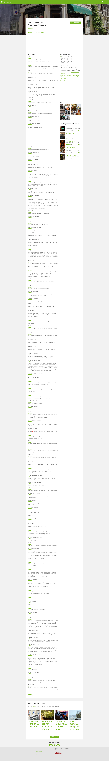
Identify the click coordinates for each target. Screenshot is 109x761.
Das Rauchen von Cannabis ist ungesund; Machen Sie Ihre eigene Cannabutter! (47, 725)
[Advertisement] (54, 43)
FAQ (48, 757)
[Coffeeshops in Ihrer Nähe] (105, 2)
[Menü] (107, 1)
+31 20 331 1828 (64, 80)
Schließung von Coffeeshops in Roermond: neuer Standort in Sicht (34, 724)
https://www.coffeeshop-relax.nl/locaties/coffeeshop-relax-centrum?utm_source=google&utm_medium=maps (71, 77)
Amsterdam (39, 26)
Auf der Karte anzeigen (76, 22)
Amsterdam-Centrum (46, 26)
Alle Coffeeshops (38, 751)
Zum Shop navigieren (40, 32)
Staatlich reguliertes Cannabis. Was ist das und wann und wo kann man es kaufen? (75, 725)
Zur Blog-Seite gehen (54, 736)
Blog (36, 754)
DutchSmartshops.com (65, 751)
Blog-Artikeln (34, 706)
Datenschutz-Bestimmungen (63, 757)
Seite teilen (31, 32)
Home (36, 748)
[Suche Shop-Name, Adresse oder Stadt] (103, 2)
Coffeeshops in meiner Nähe (40, 750)
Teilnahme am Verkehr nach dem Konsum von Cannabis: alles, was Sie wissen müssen (61, 725)
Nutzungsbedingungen (54, 757)
